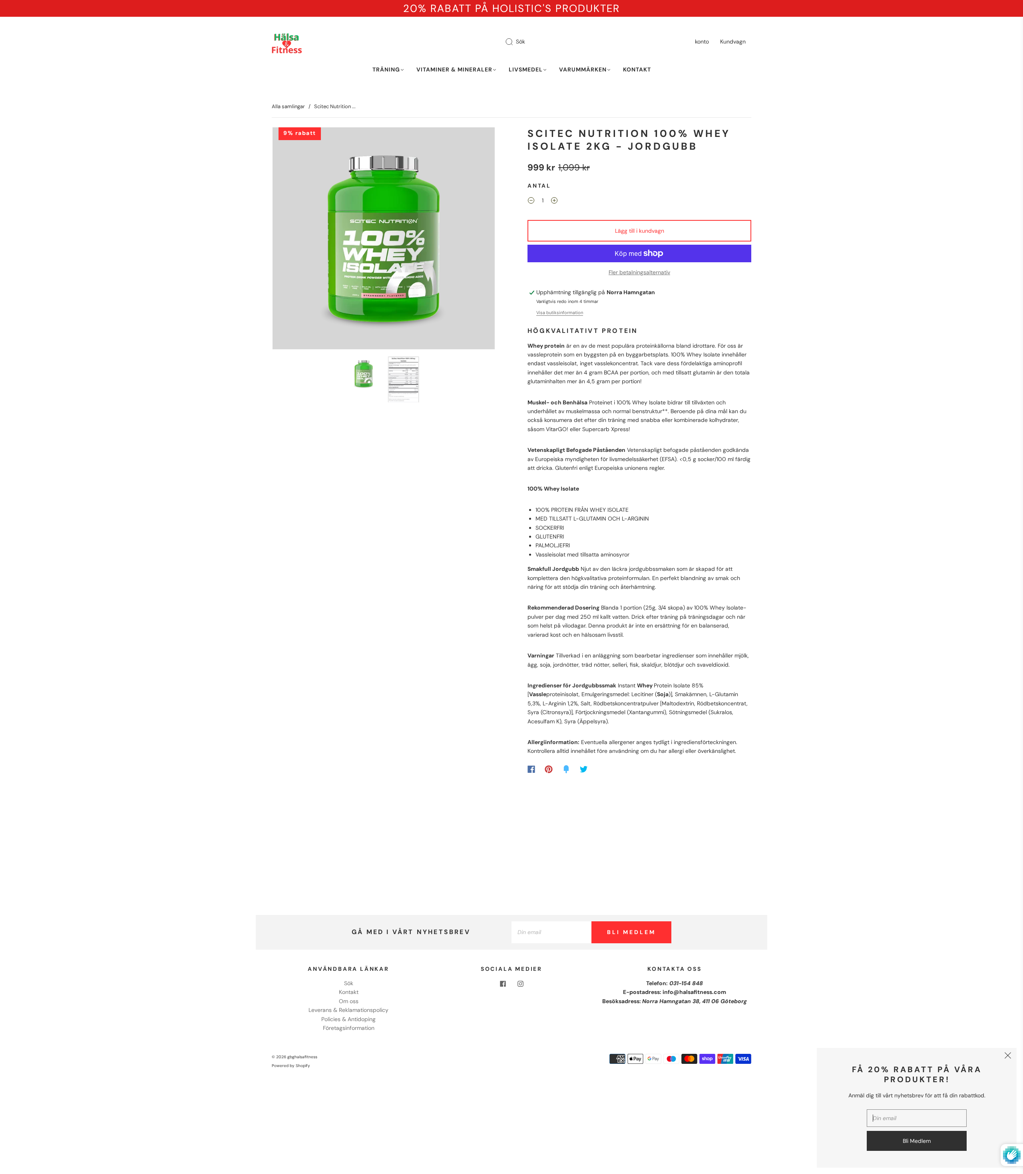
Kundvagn (733, 41)
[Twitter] (584, 769)
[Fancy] (566, 769)
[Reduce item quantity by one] (531, 201)
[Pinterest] (548, 769)
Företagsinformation (348, 1027)
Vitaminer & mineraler (454, 69)
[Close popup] (1008, 1056)
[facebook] (503, 983)
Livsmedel (526, 69)
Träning (386, 69)
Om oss (348, 1001)
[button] (295, 239)
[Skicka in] (514, 42)
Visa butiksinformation (559, 312)
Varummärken (583, 69)
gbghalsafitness (302, 1056)
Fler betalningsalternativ (639, 272)
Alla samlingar (288, 106)
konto (702, 41)
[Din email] (551, 932)
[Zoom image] (383, 239)
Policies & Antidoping (348, 1019)
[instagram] (520, 983)
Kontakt (637, 69)
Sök (520, 41)
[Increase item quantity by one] (554, 201)
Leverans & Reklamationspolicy (348, 1010)
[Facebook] (531, 769)
